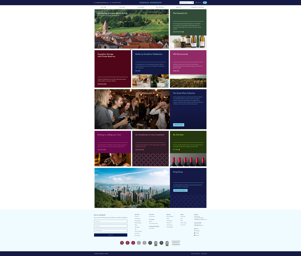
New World (137, 233)
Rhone (136, 224)
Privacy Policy (204, 253)
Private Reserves (170, 227)
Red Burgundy (137, 220)
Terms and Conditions (195, 253)
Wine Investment (170, 216)
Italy (135, 229)
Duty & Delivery (184, 222)
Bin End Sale (137, 235)
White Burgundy (138, 222)
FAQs (182, 220)
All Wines (137, 216)
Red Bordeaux (137, 218)
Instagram (198, 230)
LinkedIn (197, 233)
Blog (181, 218)
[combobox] (187, 2)
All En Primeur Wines (153, 223)
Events (168, 218)
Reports (150, 221)
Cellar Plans (169, 222)
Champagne (137, 227)
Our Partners (183, 224)
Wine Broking (169, 220)
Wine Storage (169, 224)
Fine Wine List (152, 216)
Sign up (111, 235)
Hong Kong (183, 216)
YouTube (197, 235)
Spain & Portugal (138, 231)
